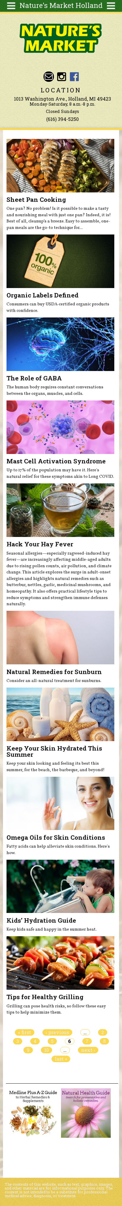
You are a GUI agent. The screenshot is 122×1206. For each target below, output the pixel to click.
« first (24, 1032)
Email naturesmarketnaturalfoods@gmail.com (49, 76)
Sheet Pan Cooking (36, 199)
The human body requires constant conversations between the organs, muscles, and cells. (55, 390)
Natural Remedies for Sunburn (54, 672)
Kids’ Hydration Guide (41, 920)
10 (46, 1050)
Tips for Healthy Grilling (45, 997)
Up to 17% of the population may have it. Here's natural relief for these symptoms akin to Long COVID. (60, 473)
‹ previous (57, 1032)
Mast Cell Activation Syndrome (56, 461)
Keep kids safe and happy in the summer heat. (52, 929)
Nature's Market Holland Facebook (74, 76)
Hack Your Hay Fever (40, 544)
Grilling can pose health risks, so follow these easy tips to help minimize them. (56, 1009)
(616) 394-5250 (62, 119)
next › (88, 1050)
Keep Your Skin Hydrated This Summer (54, 751)
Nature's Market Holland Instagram (61, 76)
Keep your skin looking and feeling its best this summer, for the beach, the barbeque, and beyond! (56, 767)
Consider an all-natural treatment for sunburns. (54, 681)
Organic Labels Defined (42, 295)
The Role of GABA (34, 378)
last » (61, 1059)
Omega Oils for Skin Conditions (56, 837)
